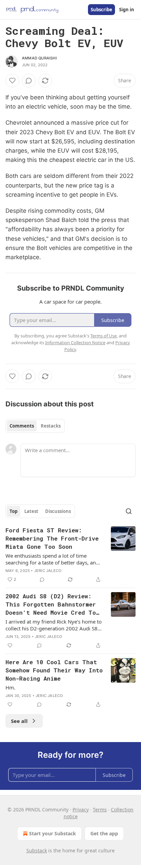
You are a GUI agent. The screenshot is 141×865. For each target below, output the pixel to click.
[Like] (12, 80)
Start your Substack (52, 833)
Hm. (10, 687)
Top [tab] (13, 511)
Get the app (104, 833)
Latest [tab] (31, 511)
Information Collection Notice (75, 342)
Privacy (81, 809)
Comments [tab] (22, 426)
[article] (70, 555)
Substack (36, 850)
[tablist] (35, 426)
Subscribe (101, 9)
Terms (100, 809)
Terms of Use (103, 336)
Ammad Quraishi (39, 58)
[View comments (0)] (29, 80)
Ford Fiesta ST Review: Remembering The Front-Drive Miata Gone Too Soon (52, 538)
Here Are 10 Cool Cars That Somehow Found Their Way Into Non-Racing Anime (54, 670)
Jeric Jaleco (47, 570)
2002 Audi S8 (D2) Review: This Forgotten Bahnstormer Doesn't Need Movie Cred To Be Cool (50, 604)
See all (19, 720)
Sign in (126, 9)
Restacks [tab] (51, 426)
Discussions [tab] (58, 511)
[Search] (129, 511)
